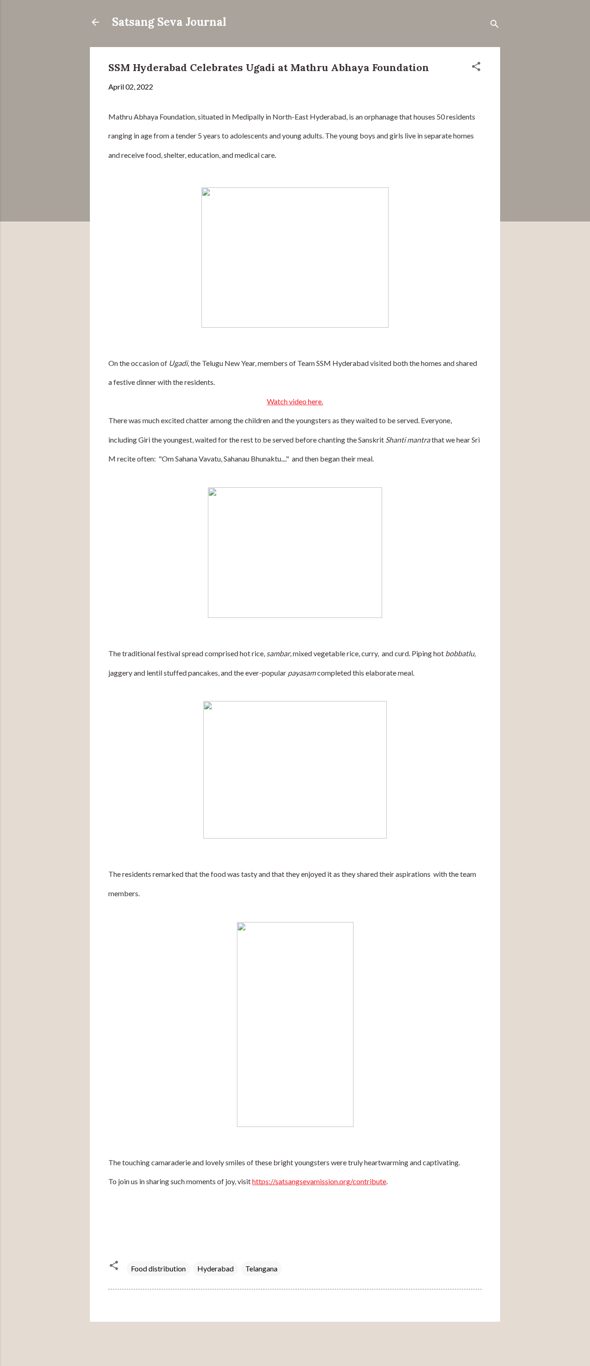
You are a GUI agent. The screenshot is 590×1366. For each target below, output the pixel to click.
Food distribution (158, 1268)
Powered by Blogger (300, 1341)
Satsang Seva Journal (169, 22)
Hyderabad (215, 1268)
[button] (476, 68)
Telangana (261, 1268)
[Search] (494, 25)
